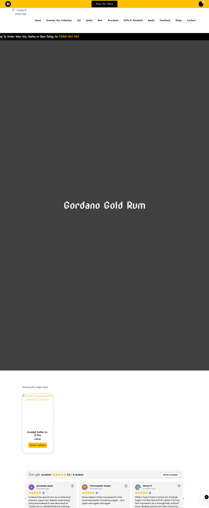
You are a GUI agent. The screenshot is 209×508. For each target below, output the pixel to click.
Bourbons (113, 20)
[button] (183, 498)
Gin (79, 20)
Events (151, 20)
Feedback (165, 20)
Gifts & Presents (133, 20)
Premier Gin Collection (59, 20)
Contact (191, 20)
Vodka (89, 20)
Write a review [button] (170, 474)
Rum (100, 20)
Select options (37, 445)
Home (38, 20)
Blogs (179, 20)
